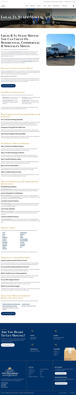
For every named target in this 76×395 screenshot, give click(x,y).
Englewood (4, 245)
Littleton (4, 247)
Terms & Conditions (63, 393)
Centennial (22, 234)
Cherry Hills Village (24, 239)
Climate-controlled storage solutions (9, 306)
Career (30, 374)
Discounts (42, 376)
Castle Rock (4, 248)
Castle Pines (22, 244)
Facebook (55, 351)
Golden (21, 237)
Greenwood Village (24, 240)
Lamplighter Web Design (29, 393)
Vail (21, 247)
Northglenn (22, 245)
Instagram (56, 353)
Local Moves (8, 20)
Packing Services (32, 371)
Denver (3, 232)
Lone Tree (22, 242)
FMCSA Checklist (61, 383)
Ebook (49, 5)
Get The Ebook (60, 373)
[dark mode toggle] (73, 5)
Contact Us (64, 5)
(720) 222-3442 (33, 337)
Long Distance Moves (44, 369)
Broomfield (4, 244)
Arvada (3, 236)
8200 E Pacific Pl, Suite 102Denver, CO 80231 (59, 338)
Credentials (31, 373)
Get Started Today (7, 345)
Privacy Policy (72, 393)
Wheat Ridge (4, 242)
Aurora (3, 234)
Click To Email (33, 339)
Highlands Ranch (23, 232)
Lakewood (4, 240)
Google (55, 355)
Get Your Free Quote (8, 86)
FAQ (41, 374)
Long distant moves (26, 304)
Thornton (4, 239)
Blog (45, 5)
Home (27, 5)
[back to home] (3, 6)
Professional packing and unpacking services (11, 304)
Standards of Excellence (28, 61)
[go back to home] (8, 372)
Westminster (4, 237)
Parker (21, 236)
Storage (41, 371)
